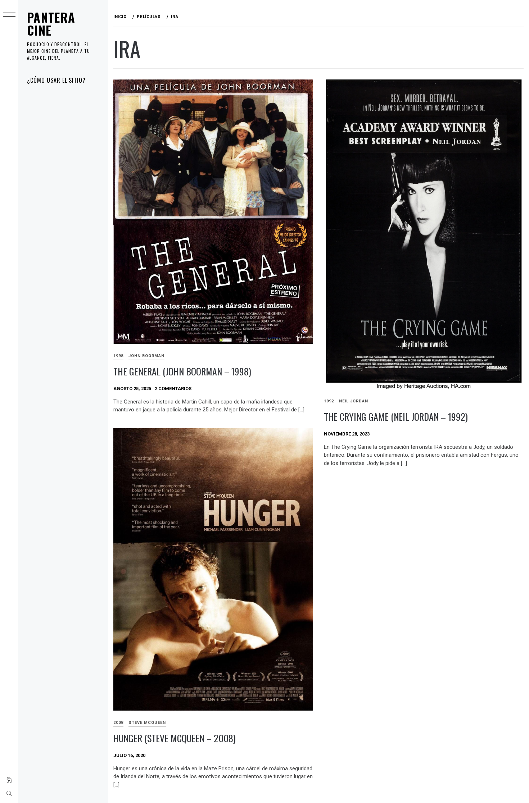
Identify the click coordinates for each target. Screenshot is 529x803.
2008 (118, 722)
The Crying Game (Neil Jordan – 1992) (396, 417)
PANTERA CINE (51, 23)
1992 (329, 401)
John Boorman (146, 355)
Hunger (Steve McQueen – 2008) (174, 738)
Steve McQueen (147, 722)
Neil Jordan (353, 401)
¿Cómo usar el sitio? (56, 80)
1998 (118, 355)
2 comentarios (173, 388)
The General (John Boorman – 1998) (182, 371)
